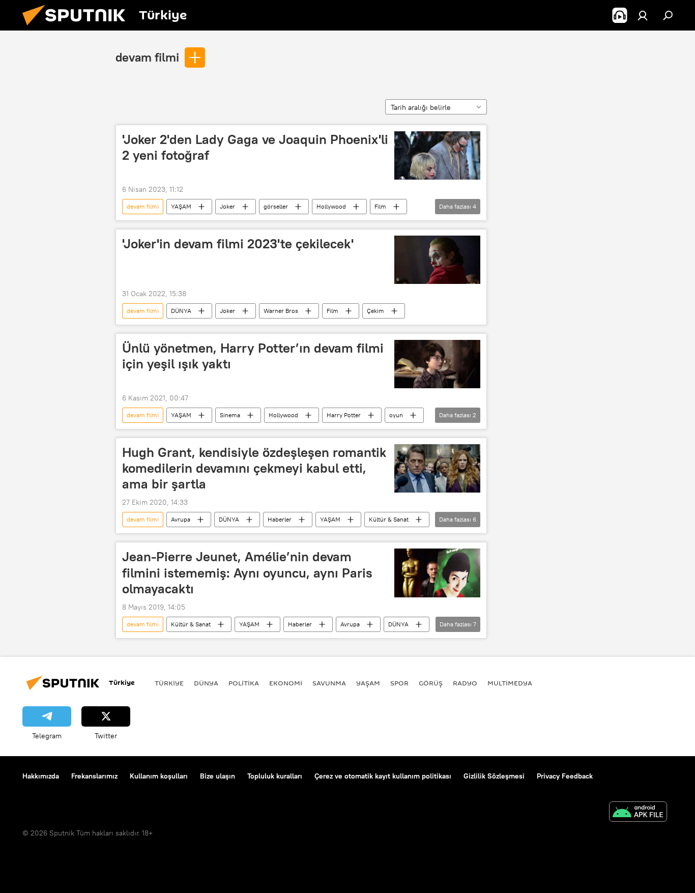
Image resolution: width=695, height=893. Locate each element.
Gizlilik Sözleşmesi (494, 776)
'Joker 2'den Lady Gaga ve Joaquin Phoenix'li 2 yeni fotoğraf (255, 147)
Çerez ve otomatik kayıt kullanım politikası (382, 776)
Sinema (230, 415)
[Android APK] (638, 812)
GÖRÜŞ (431, 682)
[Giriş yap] (642, 15)
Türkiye (169, 682)
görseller (276, 206)
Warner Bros (281, 310)
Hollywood (331, 206)
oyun (396, 415)
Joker (227, 206)
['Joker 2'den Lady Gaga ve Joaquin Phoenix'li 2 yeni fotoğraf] (437, 155)
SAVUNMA (329, 682)
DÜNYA (181, 310)
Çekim (375, 310)
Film (380, 206)
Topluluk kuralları (274, 776)
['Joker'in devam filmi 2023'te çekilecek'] (437, 260)
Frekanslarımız (94, 776)
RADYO (465, 682)
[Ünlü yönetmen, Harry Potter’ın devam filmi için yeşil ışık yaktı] (437, 364)
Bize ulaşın (217, 776)
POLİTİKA (243, 682)
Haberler (280, 519)
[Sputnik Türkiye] (78, 28)
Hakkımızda (40, 776)
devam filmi (147, 57)
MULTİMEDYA (509, 682)
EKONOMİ (285, 682)
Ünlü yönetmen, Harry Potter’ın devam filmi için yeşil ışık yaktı (253, 356)
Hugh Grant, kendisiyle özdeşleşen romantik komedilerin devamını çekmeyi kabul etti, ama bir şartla (254, 468)
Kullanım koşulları (159, 776)
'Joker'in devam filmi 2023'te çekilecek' (238, 244)
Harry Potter (344, 415)
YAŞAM (181, 206)
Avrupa (180, 519)
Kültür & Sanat (389, 519)
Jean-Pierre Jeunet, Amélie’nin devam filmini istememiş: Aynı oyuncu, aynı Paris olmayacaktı (247, 572)
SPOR (399, 682)
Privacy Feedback (565, 776)
